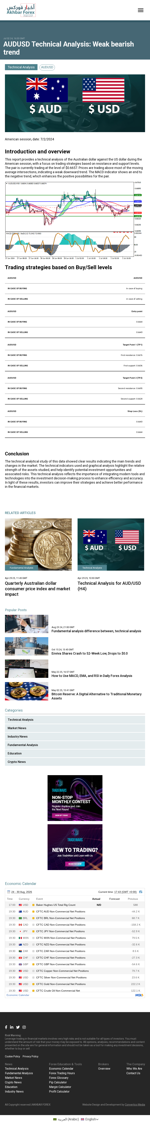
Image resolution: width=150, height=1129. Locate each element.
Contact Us (133, 1073)
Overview (104, 1068)
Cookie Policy (12, 1056)
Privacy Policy (30, 1056)
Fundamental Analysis (23, 745)
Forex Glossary (58, 1078)
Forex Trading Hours (62, 1073)
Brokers (103, 1064)
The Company (135, 1064)
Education (15, 753)
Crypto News (17, 762)
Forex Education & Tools (65, 1064)
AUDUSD (47, 67)
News (8, 1064)
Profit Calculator (59, 1091)
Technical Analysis (21, 67)
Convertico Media (135, 1104)
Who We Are (134, 1068)
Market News (17, 728)
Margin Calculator (60, 1087)
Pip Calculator (58, 1082)
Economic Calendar (61, 1068)
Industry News (18, 736)
